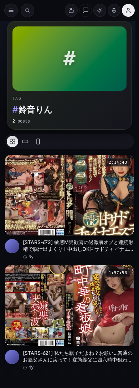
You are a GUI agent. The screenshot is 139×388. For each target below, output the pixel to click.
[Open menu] (11, 10)
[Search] (27, 10)
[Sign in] (128, 10)
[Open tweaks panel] (114, 10)
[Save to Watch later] (124, 162)
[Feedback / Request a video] (85, 10)
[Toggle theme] (99, 10)
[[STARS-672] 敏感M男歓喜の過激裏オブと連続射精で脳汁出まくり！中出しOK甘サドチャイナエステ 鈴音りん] (69, 207)
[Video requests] (71, 10)
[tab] (12, 141)
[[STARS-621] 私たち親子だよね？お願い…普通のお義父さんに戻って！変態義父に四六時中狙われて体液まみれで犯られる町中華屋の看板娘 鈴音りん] (69, 317)
